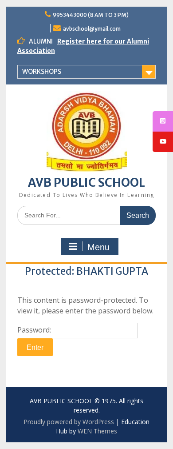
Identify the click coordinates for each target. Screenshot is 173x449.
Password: (35, 330)
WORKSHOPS (41, 72)
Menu (98, 247)
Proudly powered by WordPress (69, 421)
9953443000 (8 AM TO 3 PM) (91, 15)
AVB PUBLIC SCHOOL (86, 182)
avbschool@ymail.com (92, 28)
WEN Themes (97, 431)
